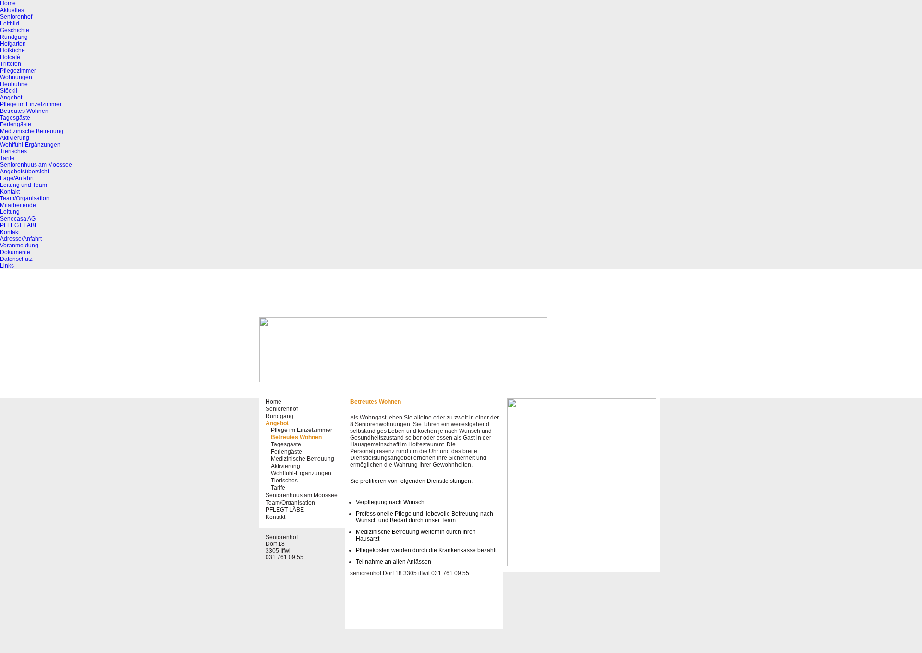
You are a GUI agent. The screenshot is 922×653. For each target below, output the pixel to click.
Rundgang (14, 37)
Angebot (11, 97)
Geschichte (14, 30)
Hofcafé (10, 57)
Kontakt (10, 191)
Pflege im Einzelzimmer (30, 104)
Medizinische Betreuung (31, 131)
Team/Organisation (24, 198)
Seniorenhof (16, 16)
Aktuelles (12, 10)
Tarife (7, 158)
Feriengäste (15, 124)
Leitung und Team (23, 185)
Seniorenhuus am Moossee (36, 164)
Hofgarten (13, 43)
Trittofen (10, 64)
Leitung (10, 212)
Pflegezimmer (18, 70)
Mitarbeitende (18, 205)
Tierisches (13, 151)
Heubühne (14, 84)
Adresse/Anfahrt (21, 238)
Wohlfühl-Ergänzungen (30, 144)
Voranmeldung (19, 245)
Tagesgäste (15, 117)
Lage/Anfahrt (17, 178)
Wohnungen (16, 77)
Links (7, 265)
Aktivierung (14, 138)
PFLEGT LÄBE (19, 225)
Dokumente (15, 252)
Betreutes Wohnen (24, 111)
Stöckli (8, 90)
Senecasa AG (18, 218)
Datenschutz (16, 259)
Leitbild (9, 23)
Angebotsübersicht (24, 171)
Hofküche (12, 50)
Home (8, 3)
